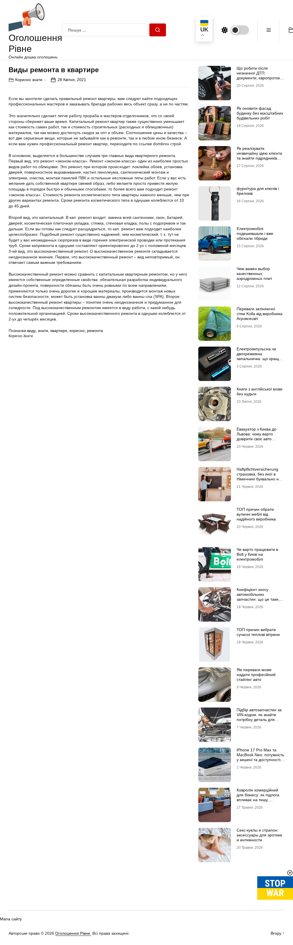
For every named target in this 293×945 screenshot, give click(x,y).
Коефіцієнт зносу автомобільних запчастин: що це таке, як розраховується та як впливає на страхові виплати (259, 601)
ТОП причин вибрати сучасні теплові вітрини (258, 632)
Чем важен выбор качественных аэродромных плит (254, 273)
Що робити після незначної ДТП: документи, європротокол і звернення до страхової (260, 75)
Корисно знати (28, 79)
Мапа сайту (11, 919)
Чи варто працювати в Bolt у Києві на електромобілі (257, 554)
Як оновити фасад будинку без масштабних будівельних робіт (260, 113)
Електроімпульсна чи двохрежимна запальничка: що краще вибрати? (259, 356)
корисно (77, 330)
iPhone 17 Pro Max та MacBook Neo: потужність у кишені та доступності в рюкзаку (260, 757)
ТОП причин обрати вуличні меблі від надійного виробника (256, 514)
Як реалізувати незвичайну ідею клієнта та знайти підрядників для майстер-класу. (259, 155)
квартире (58, 330)
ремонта (95, 330)
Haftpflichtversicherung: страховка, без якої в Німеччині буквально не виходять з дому (259, 476)
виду (31, 330)
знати (43, 330)
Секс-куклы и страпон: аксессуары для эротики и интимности (259, 835)
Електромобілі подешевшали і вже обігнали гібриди (255, 233)
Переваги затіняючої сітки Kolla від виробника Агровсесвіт (259, 314)
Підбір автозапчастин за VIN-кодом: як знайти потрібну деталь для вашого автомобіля (259, 717)
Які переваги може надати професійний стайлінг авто (256, 674)
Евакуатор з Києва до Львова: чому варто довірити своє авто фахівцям (256, 436)
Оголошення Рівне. (73, 933)
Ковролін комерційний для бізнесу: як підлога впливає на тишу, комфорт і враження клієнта (258, 800)
